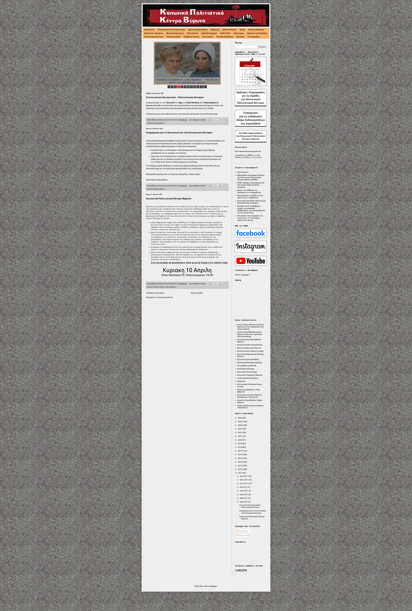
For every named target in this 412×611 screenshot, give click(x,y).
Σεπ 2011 (244, 487)
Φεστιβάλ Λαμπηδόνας (224, 37)
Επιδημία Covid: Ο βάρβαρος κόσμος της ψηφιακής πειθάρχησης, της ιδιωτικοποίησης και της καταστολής (251, 209)
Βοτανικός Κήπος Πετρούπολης (250, 345)
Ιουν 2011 (244, 494)
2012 (240, 469)
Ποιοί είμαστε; (243, 172)
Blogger (214, 586)
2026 (240, 418)
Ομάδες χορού (238, 33)
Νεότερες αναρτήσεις (155, 293)
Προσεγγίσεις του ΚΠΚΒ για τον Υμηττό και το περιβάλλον (250, 196)
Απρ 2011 (244, 502)
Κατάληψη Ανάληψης (245, 369)
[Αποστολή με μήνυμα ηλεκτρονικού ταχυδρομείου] (214, 120)
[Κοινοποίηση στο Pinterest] (222, 120)
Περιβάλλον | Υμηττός (191, 37)
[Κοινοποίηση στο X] (218, 120)
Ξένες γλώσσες (192, 33)
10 (202, 87)
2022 (240, 432)
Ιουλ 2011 (244, 491)
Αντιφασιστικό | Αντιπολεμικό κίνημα (171, 30)
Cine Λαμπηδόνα (254, 37)
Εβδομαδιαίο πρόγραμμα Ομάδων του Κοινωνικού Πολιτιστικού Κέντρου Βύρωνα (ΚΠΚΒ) (251, 177)
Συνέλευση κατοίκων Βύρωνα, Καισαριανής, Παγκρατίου (249, 396)
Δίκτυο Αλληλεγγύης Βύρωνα (249, 348)
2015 (240, 458)
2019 (240, 443)
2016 (240, 454)
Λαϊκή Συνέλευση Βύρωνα (247, 378)
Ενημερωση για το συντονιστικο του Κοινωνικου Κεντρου (179, 132)
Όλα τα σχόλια (244, 535)
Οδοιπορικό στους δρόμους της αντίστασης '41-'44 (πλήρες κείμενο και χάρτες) (250, 218)
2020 (240, 440)
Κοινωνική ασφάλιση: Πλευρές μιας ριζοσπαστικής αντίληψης (251, 202)
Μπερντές (241, 381)
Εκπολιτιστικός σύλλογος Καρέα (250, 351)
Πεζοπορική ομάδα (173, 37)
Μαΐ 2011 (244, 498)
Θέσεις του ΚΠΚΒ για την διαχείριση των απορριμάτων (249, 191)
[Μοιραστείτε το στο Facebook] (220, 120)
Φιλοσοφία (240, 37)
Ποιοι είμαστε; (207, 37)
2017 (240, 451)
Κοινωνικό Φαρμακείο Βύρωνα (249, 375)
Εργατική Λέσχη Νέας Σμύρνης (249, 362)
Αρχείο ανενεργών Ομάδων (198, 30)
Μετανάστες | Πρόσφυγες (153, 33)
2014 (240, 462)
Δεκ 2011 (244, 476)
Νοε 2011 (244, 480)
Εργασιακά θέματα (229, 30)
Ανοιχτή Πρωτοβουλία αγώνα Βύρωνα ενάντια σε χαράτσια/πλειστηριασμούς (249, 334)
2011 (240, 473)
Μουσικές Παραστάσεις (175, 33)
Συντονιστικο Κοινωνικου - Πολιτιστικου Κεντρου (175, 97)
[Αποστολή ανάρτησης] (209, 120)
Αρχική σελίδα (196, 293)
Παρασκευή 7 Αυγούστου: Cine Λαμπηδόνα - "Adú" (187, 80)
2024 (240, 425)
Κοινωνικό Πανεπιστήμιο (247, 372)
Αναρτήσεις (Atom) (165, 297)
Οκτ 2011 (244, 483)
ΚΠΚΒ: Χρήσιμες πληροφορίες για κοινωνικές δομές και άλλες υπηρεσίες (250, 185)
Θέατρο (242, 30)
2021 (240, 436)
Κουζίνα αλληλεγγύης (256, 30)
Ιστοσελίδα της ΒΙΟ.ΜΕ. (246, 366)
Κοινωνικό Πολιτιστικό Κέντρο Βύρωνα (168, 198)
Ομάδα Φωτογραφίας (209, 33)
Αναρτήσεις (243, 531)
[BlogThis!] (216, 120)
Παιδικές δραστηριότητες (153, 37)
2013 (240, 466)
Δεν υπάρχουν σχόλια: (197, 120)
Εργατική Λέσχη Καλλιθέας (248, 359)
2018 (240, 447)
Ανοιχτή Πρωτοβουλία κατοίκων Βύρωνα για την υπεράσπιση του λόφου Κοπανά (250, 327)
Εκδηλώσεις (215, 30)
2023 (240, 429)
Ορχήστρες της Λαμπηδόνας (257, 33)
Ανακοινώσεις (149, 30)
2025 (240, 421)
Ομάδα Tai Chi (225, 33)
